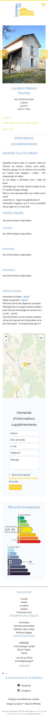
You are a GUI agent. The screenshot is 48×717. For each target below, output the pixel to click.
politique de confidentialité (23, 478)
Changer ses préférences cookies (23, 699)
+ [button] (6, 336)
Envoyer (15, 487)
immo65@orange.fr (24, 661)
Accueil (6, 118)
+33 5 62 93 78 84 (24, 658)
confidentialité (40, 711)
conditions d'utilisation (17, 714)
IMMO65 (24, 642)
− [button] (6, 340)
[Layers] (41, 337)
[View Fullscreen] (6, 346)
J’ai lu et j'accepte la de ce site (23, 478)
